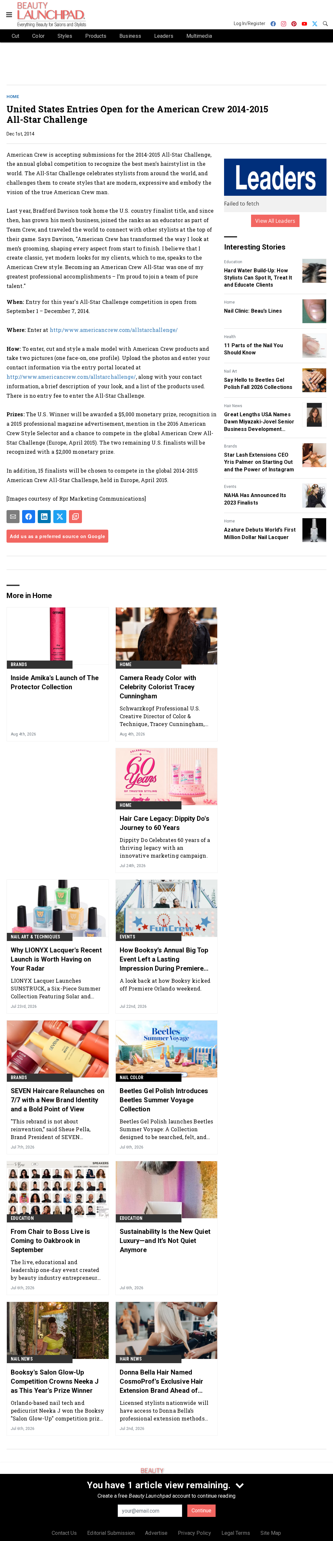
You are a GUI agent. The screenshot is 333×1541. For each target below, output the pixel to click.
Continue (201, 1510)
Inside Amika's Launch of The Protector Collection (55, 682)
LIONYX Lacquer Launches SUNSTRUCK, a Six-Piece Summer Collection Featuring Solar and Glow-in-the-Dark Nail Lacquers (55, 988)
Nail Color (132, 1077)
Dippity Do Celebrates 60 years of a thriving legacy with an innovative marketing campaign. (165, 847)
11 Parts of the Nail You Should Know (253, 349)
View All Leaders (275, 220)
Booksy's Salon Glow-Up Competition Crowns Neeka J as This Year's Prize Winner (55, 1381)
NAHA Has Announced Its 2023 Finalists (255, 499)
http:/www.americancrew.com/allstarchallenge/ (114, 329)
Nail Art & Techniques (35, 936)
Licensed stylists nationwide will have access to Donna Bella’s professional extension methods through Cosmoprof (164, 1410)
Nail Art (230, 371)
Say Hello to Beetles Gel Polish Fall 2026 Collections (258, 383)
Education (233, 262)
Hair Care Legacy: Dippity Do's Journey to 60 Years (164, 823)
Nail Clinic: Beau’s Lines (253, 311)
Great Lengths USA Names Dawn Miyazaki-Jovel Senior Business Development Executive (259, 422)
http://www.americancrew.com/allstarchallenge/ (71, 376)
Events (230, 486)
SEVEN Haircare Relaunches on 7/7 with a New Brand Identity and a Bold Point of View (57, 1100)
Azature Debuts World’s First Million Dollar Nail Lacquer (260, 533)
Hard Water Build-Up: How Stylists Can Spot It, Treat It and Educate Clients (258, 277)
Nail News (22, 1359)
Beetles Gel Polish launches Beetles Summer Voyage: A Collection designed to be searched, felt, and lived (166, 1129)
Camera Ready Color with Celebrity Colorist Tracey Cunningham (158, 687)
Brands (230, 446)
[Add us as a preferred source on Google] (75, 516)
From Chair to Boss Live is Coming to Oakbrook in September (50, 1241)
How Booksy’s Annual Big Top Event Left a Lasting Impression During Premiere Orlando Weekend (164, 959)
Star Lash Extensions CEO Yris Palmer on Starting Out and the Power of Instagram (259, 462)
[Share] (28, 516)
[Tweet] (59, 516)
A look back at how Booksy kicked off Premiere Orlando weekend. (165, 984)
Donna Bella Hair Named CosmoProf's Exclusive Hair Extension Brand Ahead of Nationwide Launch (162, 1381)
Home (13, 96)
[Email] (13, 516)
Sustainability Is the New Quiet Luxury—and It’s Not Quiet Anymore (165, 1241)
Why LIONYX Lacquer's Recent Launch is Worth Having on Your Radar (56, 959)
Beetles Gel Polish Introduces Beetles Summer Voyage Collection (164, 1100)
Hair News (233, 406)
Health (230, 337)
